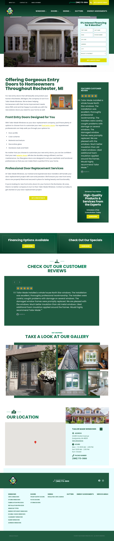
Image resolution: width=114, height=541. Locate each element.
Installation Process (16, 505)
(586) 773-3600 (79, 458)
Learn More (93, 216)
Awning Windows (14, 523)
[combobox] (93, 54)
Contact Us (23, 2)
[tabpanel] (56, 370)
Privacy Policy (13, 536)
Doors (54, 11)
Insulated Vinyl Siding (56, 497)
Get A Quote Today (100, 2)
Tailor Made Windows (84, 429)
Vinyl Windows (13, 497)
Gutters (79, 11)
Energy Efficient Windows (17, 511)
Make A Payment (36, 2)
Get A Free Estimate (38, 198)
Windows (40, 11)
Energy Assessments (97, 11)
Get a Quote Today (93, 60)
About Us (12, 2)
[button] (35, 442)
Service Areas (102, 494)
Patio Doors (35, 500)
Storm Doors (35, 502)
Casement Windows (15, 517)
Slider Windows (14, 520)
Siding (66, 11)
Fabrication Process (16, 502)
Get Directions (77, 441)
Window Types (13, 508)
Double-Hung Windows (16, 514)
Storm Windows (14, 500)
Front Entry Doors (37, 497)
